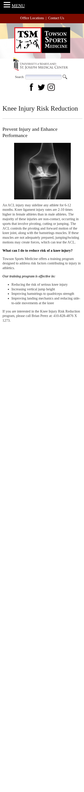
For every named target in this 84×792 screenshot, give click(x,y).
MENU (18, 5)
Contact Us (56, 18)
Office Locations (32, 18)
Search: (19, 77)
